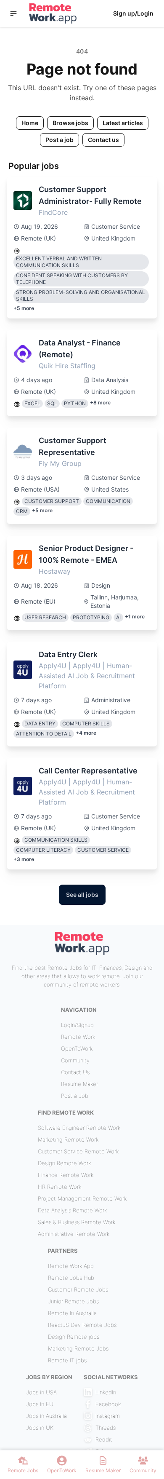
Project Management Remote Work (82, 1198)
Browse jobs (70, 122)
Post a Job (74, 1095)
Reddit (103, 1439)
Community (75, 1060)
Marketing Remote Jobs (78, 1348)
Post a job (59, 139)
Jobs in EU (39, 1404)
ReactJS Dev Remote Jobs (82, 1324)
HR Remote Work (59, 1186)
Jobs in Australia (46, 1415)
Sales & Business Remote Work (76, 1222)
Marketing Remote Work (68, 1139)
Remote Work (78, 1036)
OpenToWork (77, 1048)
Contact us (103, 139)
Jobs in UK (39, 1427)
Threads (105, 1427)
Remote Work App (71, 1265)
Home (29, 122)
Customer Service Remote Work (78, 1151)
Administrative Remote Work (73, 1233)
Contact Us (75, 1072)
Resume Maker (79, 1083)
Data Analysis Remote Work (72, 1210)
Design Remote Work (64, 1163)
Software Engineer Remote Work (79, 1127)
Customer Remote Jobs (78, 1289)
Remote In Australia (72, 1313)
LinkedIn (105, 1392)
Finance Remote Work (65, 1174)
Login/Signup (77, 1025)
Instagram (107, 1415)
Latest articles (123, 122)
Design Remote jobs (73, 1336)
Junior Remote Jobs (73, 1301)
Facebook (108, 1404)
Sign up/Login (133, 13)
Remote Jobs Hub (71, 1277)
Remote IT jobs (67, 1360)
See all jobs (82, 894)
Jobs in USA (41, 1392)
